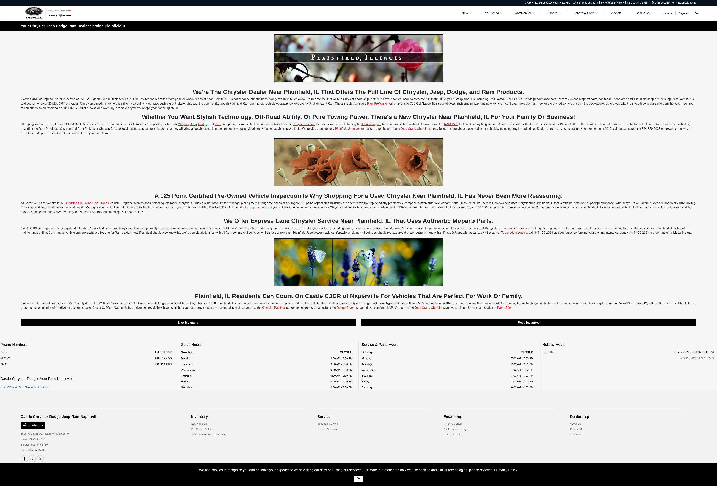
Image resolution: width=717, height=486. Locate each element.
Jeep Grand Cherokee (415, 128)
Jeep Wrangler (371, 124)
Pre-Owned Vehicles (203, 429)
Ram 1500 (504, 307)
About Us (575, 423)
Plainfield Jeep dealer (349, 128)
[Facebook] (24, 458)
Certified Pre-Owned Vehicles (208, 434)
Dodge (202, 124)
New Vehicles (199, 423)
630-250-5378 (163, 352)
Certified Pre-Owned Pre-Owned (87, 203)
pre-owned (260, 207)
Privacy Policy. (507, 470)
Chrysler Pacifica (304, 124)
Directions (576, 434)
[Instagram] (32, 458)
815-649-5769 (163, 357)
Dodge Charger (347, 307)
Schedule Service (327, 423)
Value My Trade (453, 434)
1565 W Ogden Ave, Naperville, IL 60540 (24, 386)
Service (324, 417)
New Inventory (188, 322)
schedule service (516, 232)
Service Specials (327, 429)
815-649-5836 (163, 363)
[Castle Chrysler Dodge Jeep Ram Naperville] (48, 12)
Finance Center (453, 423)
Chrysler (183, 124)
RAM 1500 (451, 124)
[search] (697, 13)
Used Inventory (529, 322)
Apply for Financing (455, 429)
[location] (653, 2)
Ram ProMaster (377, 103)
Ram (218, 124)
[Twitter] (40, 458)
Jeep (193, 124)
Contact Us (35, 425)
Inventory (199, 417)
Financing (452, 417)
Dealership (579, 417)
